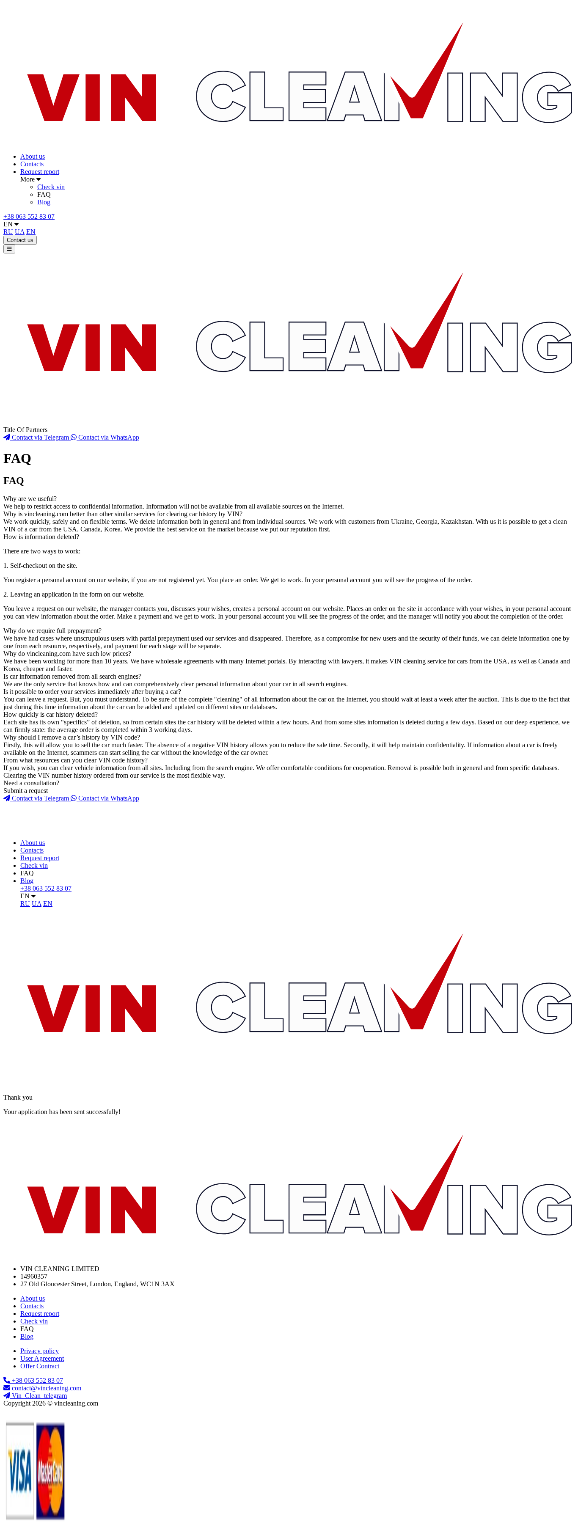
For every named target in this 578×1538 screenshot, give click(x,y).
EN (8, 224)
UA (20, 231)
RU (8, 231)
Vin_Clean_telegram (38, 1395)
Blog (43, 202)
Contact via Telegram (40, 437)
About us (32, 156)
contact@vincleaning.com (46, 1388)
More (28, 179)
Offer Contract (39, 1366)
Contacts (32, 164)
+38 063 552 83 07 (29, 216)
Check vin (51, 186)
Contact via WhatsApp (108, 437)
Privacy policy (39, 1350)
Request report (39, 171)
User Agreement (42, 1358)
